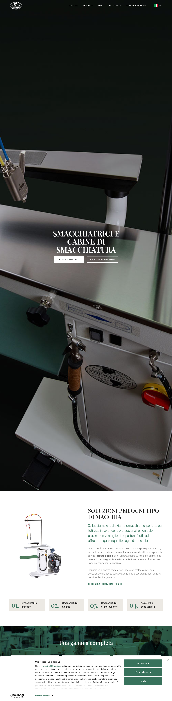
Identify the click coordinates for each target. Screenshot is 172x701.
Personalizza (141, 672)
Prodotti (88, 6)
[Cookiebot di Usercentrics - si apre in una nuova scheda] (17, 696)
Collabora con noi (136, 6)
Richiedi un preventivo (102, 259)
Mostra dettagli (42, 696)
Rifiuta (143, 681)
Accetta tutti (143, 663)
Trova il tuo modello (68, 259)
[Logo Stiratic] (16, 6)
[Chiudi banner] (168, 660)
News (101, 6)
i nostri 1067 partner (51, 666)
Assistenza (115, 6)
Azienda (73, 6)
